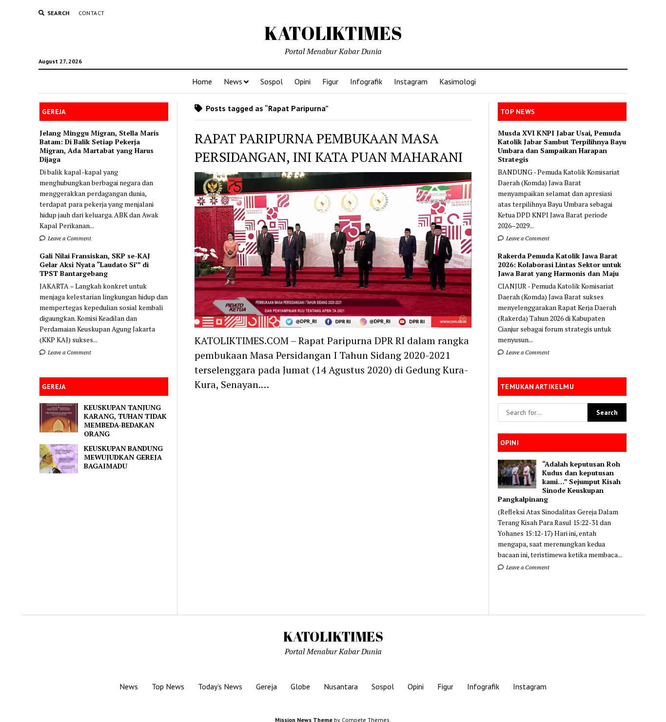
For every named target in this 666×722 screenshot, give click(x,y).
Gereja (266, 686)
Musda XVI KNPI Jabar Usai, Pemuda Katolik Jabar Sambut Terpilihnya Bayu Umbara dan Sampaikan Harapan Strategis (562, 146)
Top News (168, 686)
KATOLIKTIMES (333, 32)
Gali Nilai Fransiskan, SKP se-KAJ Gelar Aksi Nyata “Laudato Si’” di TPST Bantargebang (94, 265)
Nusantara (341, 686)
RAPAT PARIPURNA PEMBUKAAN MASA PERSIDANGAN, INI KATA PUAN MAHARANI (329, 147)
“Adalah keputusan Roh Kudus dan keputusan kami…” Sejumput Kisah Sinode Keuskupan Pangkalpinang (559, 482)
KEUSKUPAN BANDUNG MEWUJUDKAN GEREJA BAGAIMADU (123, 457)
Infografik (366, 81)
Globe (300, 686)
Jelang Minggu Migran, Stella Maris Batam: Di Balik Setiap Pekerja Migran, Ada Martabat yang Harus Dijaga (99, 146)
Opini (302, 81)
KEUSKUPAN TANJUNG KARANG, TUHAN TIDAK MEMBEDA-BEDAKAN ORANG (125, 420)
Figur (330, 81)
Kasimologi (457, 81)
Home (202, 81)
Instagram (411, 81)
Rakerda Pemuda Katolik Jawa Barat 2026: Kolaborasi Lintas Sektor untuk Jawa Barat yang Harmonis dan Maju (559, 265)
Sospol (271, 81)
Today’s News (220, 686)
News (233, 81)
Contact (91, 13)
